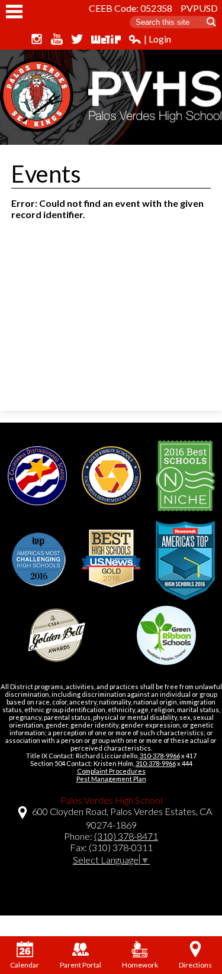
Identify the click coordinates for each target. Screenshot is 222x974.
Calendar (24, 964)
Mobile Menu (14, 11)
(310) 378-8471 (126, 836)
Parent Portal (80, 964)
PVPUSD (199, 8)
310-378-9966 (160, 755)
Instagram (37, 39)
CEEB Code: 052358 (130, 8)
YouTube (57, 39)
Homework (140, 964)
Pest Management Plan (111, 779)
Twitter (77, 39)
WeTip (106, 39)
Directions (195, 964)
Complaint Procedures (111, 771)
